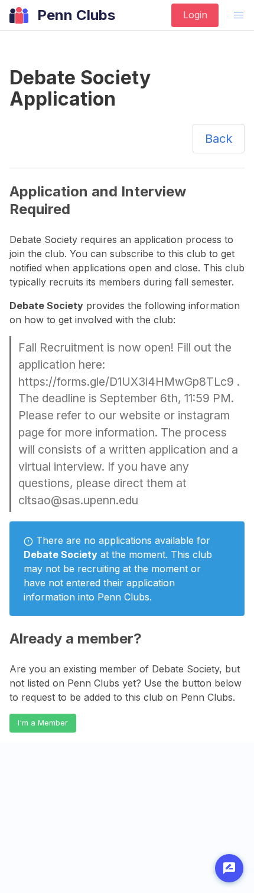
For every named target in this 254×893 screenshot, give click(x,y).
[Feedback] (229, 868)
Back (218, 139)
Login (195, 15)
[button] (238, 15)
